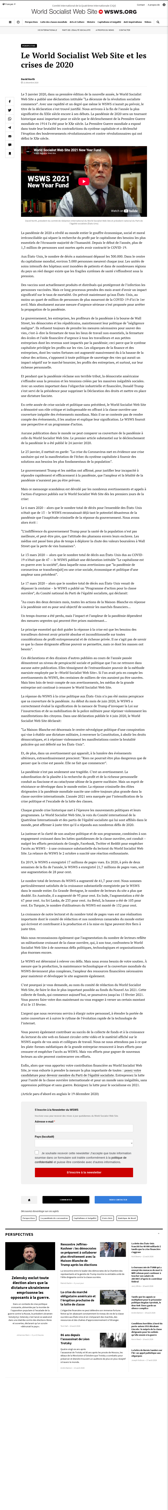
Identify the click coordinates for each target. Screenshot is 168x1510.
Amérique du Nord (127, 1218)
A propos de (154, 4)
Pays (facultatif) (44, 1136)
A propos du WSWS (105, 30)
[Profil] (164, 5)
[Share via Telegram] (9, 127)
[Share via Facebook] (9, 101)
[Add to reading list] (9, 153)
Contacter (124, 30)
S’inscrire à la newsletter (84, 1172)
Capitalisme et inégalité (85, 1218)
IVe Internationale (47, 30)
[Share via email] (9, 136)
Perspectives (29, 1218)
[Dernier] (18, 23)
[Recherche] (158, 23)
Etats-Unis (107, 1218)
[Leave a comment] (9, 145)
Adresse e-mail (44, 1121)
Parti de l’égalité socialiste (76, 30)
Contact (141, 4)
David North (28, 79)
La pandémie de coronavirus (54, 1218)
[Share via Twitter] (9, 110)
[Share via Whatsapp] (9, 119)
